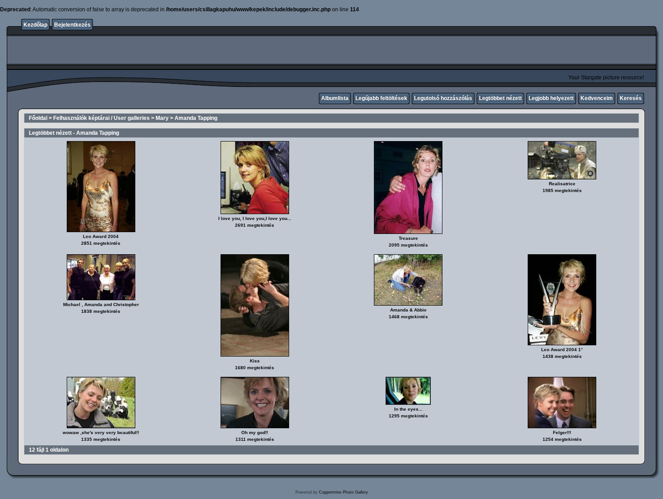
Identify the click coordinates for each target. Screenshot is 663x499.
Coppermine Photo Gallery (343, 492)
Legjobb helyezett (551, 98)
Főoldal (38, 118)
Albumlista (335, 98)
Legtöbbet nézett (500, 98)
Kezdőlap (35, 25)
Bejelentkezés (72, 25)
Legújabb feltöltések (381, 98)
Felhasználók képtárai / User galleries (101, 118)
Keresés (631, 98)
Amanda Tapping (196, 118)
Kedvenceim (596, 98)
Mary (162, 118)
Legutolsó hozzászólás (443, 98)
